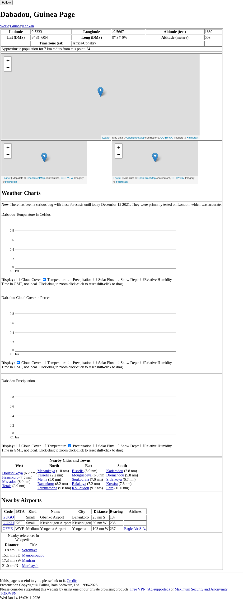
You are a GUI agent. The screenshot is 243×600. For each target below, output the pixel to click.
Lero (109, 488)
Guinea (15, 26)
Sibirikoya (114, 479)
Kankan (28, 26)
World (4, 26)
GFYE (8, 529)
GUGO (8, 517)
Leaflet (106, 137)
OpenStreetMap (135, 137)
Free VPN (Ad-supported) (150, 589)
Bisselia (78, 471)
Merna (42, 479)
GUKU (8, 523)
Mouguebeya (82, 475)
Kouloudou (80, 488)
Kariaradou (114, 471)
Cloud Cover (31, 280)
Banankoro (45, 484)
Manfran (28, 560)
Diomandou (115, 475)
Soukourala (80, 479)
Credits (72, 581)
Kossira (112, 484)
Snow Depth (130, 280)
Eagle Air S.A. (135, 529)
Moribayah (30, 566)
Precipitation (82, 280)
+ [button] (7, 60)
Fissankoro (10, 477)
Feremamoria (47, 488)
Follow (6, 2)
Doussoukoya (12, 473)
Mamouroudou (33, 555)
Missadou (9, 482)
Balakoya (79, 484)
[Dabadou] (100, 92)
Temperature (56, 280)
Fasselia (43, 475)
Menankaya (46, 471)
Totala (6, 486)
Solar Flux (106, 280)
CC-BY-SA (166, 137)
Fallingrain (192, 137)
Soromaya (29, 550)
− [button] (7, 68)
